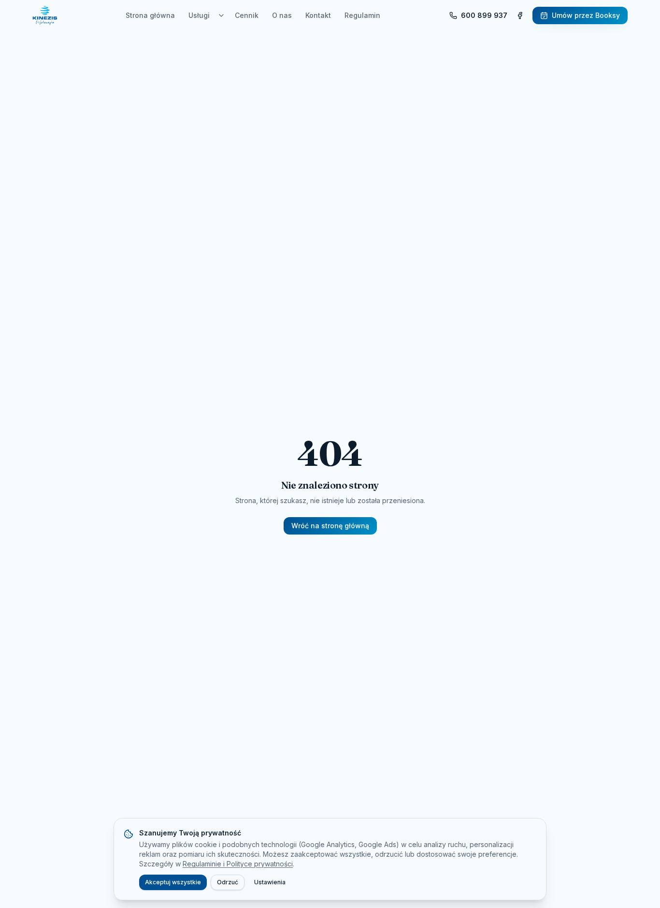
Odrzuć (227, 882)
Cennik (246, 15)
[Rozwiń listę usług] (221, 15)
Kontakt (318, 15)
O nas (282, 15)
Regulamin (362, 15)
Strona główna (150, 15)
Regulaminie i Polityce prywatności (238, 864)
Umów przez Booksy (586, 15)
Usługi (199, 15)
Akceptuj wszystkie (173, 882)
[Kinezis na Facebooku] (520, 15)
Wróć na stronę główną (330, 525)
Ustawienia (270, 882)
